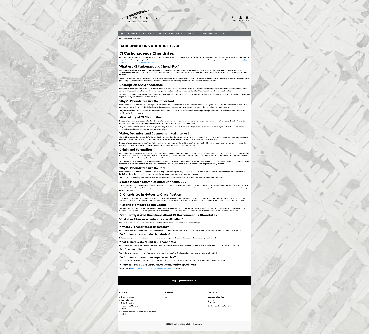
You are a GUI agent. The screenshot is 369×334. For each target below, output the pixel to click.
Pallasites (124, 309)
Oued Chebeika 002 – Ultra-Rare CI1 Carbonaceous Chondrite (172, 186)
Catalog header (124, 4)
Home (143, 4)
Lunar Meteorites (127, 300)
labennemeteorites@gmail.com (221, 306)
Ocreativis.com (198, 324)
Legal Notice (135, 4)
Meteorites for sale (127, 297)
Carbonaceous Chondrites (130, 306)
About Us (168, 297)
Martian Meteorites (127, 303)
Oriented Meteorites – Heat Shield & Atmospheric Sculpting (138, 313)
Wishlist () (246, 4)
